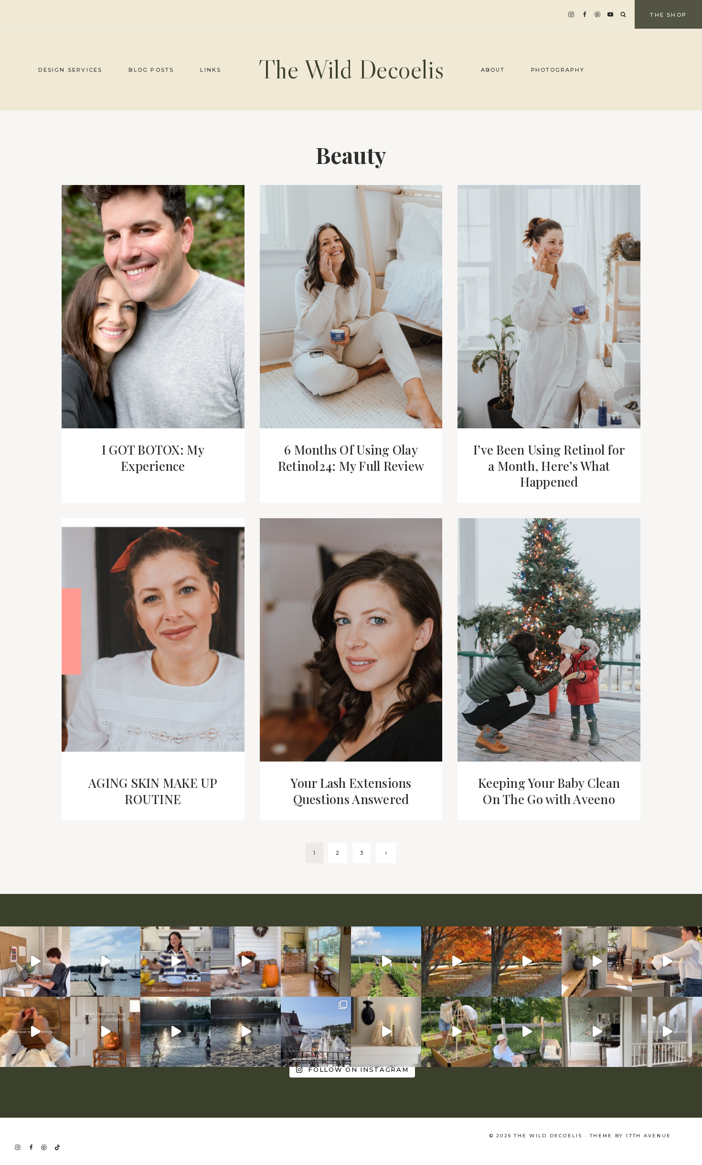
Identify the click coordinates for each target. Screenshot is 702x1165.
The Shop (668, 14)
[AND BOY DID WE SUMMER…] (105, 961)
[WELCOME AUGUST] (246, 1032)
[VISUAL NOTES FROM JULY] (316, 1032)
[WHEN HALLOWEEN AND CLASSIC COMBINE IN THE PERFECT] (386, 1032)
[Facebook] (584, 15)
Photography (558, 69)
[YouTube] (611, 15)
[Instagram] (571, 15)
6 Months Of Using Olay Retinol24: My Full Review (351, 457)
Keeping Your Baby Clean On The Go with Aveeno (549, 790)
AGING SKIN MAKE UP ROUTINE (153, 790)
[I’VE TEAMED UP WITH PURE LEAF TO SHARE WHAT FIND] (526, 1032)
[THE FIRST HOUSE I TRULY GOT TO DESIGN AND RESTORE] (597, 961)
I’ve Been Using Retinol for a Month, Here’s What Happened (549, 465)
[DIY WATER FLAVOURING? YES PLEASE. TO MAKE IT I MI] (175, 961)
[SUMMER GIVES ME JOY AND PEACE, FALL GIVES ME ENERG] (526, 961)
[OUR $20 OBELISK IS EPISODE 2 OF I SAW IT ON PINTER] (456, 1032)
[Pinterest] (598, 15)
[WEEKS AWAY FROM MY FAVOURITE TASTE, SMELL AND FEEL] (105, 1032)
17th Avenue (648, 1135)
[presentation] (153, 306)
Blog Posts (151, 69)
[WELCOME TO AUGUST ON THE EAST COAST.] (175, 1032)
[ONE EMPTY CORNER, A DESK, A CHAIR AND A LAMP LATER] (35, 961)
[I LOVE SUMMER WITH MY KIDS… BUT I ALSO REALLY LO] (386, 961)
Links (210, 69)
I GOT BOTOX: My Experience (153, 457)
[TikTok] (57, 1147)
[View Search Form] (623, 15)
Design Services (70, 69)
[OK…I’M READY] (246, 961)
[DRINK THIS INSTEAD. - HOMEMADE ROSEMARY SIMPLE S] (667, 961)
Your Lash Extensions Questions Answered (350, 790)
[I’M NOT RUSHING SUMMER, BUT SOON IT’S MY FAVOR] (456, 961)
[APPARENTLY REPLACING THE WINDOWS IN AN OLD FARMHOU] (316, 961)
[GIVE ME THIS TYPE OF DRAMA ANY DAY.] (597, 1032)
